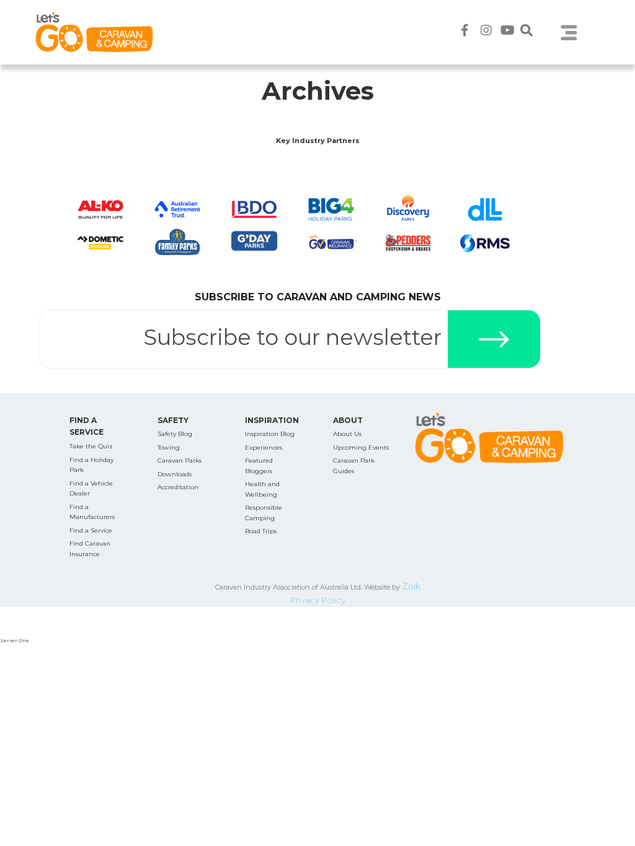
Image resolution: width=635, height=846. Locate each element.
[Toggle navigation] (568, 32)
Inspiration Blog (270, 434)
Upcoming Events (361, 447)
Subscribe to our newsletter (293, 337)
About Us (347, 434)
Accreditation (178, 487)
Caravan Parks (180, 460)
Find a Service (90, 530)
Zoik (411, 586)
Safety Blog (175, 434)
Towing (169, 447)
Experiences (263, 447)
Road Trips (261, 531)
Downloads (175, 474)
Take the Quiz (91, 446)
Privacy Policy (317, 600)
